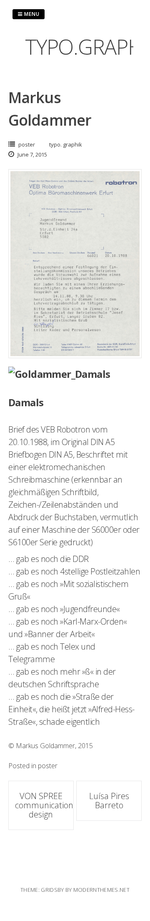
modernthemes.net (101, 889)
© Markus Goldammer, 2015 (50, 745)
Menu (31, 14)
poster (26, 144)
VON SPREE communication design (44, 805)
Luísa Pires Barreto (109, 800)
